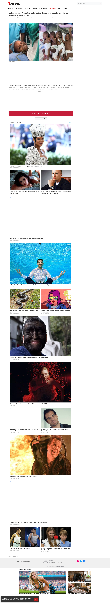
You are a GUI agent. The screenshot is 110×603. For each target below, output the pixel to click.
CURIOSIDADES (52, 8)
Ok (35, 599)
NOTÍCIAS (10, 8)
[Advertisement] (41, 74)
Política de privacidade (25, 561)
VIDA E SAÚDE (27, 8)
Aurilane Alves (28, 20)
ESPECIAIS (66, 8)
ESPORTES (34, 8)
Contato (18, 561)
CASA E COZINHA (43, 8)
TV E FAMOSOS (18, 8)
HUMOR (59, 8)
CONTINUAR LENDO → (41, 113)
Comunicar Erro (39, 118)
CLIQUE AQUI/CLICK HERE (57, 562)
